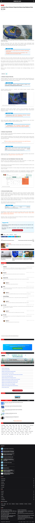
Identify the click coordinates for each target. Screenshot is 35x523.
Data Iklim (5, 426)
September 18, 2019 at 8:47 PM (30, 277)
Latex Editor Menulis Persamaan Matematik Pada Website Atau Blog (25, 517)
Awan (7, 503)
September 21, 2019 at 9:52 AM (30, 282)
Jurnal (30, 428)
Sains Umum (18, 432)
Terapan (8, 434)
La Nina (23, 429)
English (14, 426)
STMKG (15, 432)
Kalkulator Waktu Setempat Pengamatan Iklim (8, 371)
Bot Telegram (24, 425)
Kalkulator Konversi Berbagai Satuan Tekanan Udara (10, 382)
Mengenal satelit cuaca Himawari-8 (16, 154)
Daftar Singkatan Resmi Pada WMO (5, 514)
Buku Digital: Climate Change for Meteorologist (6, 509)
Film (21, 426)
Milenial (11, 431)
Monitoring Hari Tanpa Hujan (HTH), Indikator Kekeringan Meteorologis (17, 51)
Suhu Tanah (26, 503)
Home (1, 3)
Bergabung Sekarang (17, 348)
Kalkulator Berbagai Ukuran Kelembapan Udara (9, 377)
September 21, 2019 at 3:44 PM (30, 320)
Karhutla (7, 234)
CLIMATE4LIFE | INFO (17, 1)
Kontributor (33, 521)
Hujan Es (19, 428)
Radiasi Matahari (21, 503)
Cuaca (2, 426)
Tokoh (17, 434)
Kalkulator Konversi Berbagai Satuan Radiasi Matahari (10, 385)
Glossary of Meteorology (5, 368)
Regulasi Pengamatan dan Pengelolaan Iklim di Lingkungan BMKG (8, 513)
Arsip (17, 400)
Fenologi (19, 426)
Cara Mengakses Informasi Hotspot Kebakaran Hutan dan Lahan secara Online (18, 116)
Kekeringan (9, 429)
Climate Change (31, 425)
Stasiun (30, 432)
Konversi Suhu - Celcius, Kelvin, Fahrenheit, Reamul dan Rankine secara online (14, 402)
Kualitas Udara (11, 234)
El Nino (11, 426)
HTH (13, 428)
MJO (29, 429)
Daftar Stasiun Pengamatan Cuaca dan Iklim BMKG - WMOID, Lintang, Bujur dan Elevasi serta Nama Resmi (9, 511)
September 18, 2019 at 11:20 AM (30, 272)
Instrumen (25, 428)
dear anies (4, 305)
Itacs (27, 428)
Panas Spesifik (5, 465)
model (28, 434)
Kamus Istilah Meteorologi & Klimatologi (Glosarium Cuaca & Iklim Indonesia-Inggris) (14, 361)
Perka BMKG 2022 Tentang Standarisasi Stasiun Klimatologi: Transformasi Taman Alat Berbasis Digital (9, 460)
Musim (14, 431)
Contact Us (27, 521)
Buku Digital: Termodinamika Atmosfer (22, 509)
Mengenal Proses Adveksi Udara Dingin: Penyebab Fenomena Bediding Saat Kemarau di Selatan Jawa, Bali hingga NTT (9, 471)
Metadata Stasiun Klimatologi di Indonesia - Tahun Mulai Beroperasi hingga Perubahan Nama (25, 511)
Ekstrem (8, 426)
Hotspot (4, 234)
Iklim (21, 428)
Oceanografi (26, 431)
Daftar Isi (3, 73)
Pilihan (6, 432)
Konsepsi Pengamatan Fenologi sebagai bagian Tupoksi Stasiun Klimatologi (13, 409)
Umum (23, 434)
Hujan (10, 503)
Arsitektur (10, 425)
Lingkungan (4, 3)
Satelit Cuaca (22, 432)
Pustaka (9, 432)
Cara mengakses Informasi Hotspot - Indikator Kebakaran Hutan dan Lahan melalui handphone (18, 126)
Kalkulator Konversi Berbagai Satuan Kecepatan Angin (10, 380)
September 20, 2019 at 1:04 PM (30, 314)
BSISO (19, 425)
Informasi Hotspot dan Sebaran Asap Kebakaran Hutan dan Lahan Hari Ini (26, 514)
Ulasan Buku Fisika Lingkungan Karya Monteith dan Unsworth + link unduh (27, 259)
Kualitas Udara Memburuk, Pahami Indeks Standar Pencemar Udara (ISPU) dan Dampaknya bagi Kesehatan (17, 213)
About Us (22, 521)
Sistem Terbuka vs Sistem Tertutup (8, 462)
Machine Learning (3, 431)
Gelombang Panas (3, 428)
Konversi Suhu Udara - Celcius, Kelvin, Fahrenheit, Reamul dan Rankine (12, 374)
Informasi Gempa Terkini (5, 387)
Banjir (21, 425)
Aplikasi (7, 425)
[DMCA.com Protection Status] (17, 398)
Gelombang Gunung (28, 426)
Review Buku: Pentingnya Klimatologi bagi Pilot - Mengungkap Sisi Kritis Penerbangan (9, 454)
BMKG (16, 425)
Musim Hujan (17, 431)
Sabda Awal (5, 266)
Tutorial (20, 434)
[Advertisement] (17, 18)
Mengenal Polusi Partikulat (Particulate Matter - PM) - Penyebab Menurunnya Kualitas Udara (17, 53)
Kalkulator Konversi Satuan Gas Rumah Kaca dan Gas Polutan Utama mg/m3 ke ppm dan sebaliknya (17, 259)
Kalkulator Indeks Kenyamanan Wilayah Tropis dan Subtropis (11, 379)
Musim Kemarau (22, 431)
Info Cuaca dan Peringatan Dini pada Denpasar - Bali (24, 516)
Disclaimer (24, 521)
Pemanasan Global (31, 431)
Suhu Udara (29, 503)
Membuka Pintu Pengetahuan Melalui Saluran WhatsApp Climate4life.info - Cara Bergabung (9, 451)
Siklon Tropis (27, 432)
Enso (16, 426)
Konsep (16, 429)
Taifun (5, 434)
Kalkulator (2, 429)
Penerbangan (2, 432)
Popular (6, 400)
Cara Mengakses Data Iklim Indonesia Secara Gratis (11, 413)
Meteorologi (8, 431)
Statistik (2, 434)
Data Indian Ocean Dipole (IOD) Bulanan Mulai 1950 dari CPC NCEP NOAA (26, 515)
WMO (25, 434)
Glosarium (11, 428)
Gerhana (8, 428)
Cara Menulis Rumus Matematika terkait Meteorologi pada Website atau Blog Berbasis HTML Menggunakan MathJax (9, 473)
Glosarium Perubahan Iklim (6, 369)
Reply (3, 270)
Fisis (23, 426)
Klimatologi (13, 429)
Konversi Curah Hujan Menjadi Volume (7, 376)
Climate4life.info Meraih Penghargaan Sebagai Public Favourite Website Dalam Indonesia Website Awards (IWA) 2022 (8, 516)
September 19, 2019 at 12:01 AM (30, 286)
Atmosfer (13, 425)
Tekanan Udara (3, 505)
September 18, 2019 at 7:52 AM (30, 266)
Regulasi (12, 432)
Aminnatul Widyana (6, 296)
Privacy (30, 521)
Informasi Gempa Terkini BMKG (4, 517)
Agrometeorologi (3, 425)
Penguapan (17, 503)
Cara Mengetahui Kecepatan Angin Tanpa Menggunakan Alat (12, 416)
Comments (28, 400)
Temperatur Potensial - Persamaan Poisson (9, 448)
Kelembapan (13, 503)
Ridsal (4, 286)
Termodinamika (11, 434)
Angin (2, 503)
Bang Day (3, 10)
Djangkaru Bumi (5, 277)
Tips (15, 434)
